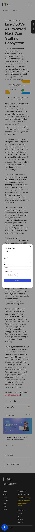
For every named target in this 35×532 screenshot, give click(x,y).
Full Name (7, 251)
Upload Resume (8, 271)
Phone (6, 265)
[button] (30, 246)
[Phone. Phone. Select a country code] (7, 268)
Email (6, 258)
